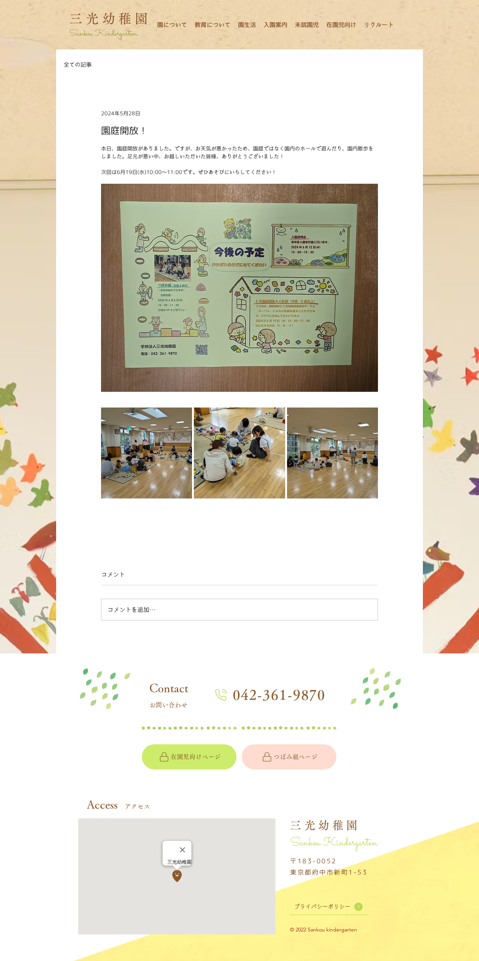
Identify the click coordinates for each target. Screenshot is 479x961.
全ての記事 (78, 64)
